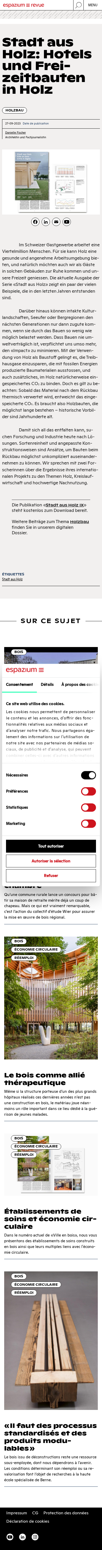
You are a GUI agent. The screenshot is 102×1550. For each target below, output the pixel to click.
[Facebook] (35, 222)
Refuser (51, 875)
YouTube (10, 1537)
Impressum (16, 1513)
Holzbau (14, 110)
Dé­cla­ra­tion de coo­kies (27, 1521)
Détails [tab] (47, 684)
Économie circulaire (36, 949)
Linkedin (22, 1537)
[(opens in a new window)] (66, 222)
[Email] (56, 222)
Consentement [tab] (19, 684)
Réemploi (23, 958)
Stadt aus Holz (12, 579)
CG (35, 1513)
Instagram (35, 1537)
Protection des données (65, 1513)
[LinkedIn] (46, 222)
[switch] (88, 791)
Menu (93, 5)
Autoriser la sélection (51, 861)
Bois (18, 652)
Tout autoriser (51, 846)
